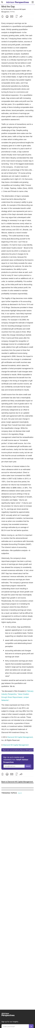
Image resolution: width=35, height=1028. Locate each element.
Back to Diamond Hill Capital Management (17, 781)
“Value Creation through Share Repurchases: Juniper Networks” (15, 697)
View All (20, 793)
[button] (2, 16)
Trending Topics (9, 793)
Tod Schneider (7, 9)
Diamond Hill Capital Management (20, 737)
